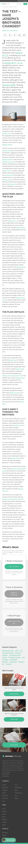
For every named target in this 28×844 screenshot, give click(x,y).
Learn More (14, 694)
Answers (4, 811)
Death (4, 793)
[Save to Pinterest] (14, 35)
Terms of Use (5, 776)
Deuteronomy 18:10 (8, 162)
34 (5, 300)
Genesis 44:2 (20, 378)
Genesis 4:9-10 (6, 499)
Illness (16, 790)
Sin (3, 664)
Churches (4, 819)
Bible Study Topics (8, 651)
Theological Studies (14, 657)
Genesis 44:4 (21, 267)
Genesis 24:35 (15, 375)
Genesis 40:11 (10, 62)
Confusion (4, 790)
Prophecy (5, 662)
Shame (17, 798)
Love (16, 795)
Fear (3, 801)
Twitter (4, 835)
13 (18, 62)
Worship (4, 822)
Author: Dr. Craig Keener (9, 30)
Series (3, 816)
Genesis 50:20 (7, 145)
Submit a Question (13, 594)
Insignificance (18, 793)
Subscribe (14, 719)
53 (21, 375)
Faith (16, 651)
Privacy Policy (6, 774)
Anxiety (4, 785)
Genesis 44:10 (15, 458)
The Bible (9, 664)
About (4, 825)
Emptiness (5, 798)
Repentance (13, 662)
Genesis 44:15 (9, 175)
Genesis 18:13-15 (17, 499)
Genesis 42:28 (15, 468)
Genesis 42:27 (14, 393)
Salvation (21, 662)
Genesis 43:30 (9, 85)
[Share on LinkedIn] (19, 35)
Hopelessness (18, 787)
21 (21, 62)
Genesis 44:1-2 (12, 221)
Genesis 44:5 (7, 150)
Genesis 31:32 (17, 425)
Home (3, 808)
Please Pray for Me (14, 622)
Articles (4, 814)
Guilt (16, 785)
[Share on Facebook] (5, 35)
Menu (25, 3)
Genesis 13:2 (6, 375)
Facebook (5, 832)
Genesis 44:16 (12, 184)
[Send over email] (24, 35)
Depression (5, 795)
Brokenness (5, 787)
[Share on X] (9, 35)
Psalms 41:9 (6, 133)
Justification (13, 659)
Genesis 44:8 (19, 369)
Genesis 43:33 (7, 179)
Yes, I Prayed (14, 566)
